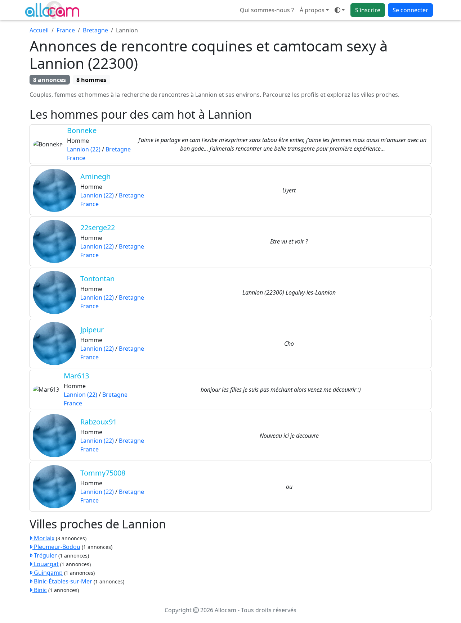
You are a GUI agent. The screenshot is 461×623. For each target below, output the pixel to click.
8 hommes (91, 80)
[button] (340, 10)
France (66, 30)
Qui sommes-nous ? (267, 10)
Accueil (39, 30)
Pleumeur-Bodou (56, 547)
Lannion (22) (83, 149)
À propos (312, 10)
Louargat (45, 564)
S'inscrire (367, 10)
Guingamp (47, 573)
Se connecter (410, 10)
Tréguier (44, 555)
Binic (39, 590)
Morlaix (43, 538)
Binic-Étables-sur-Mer (62, 581)
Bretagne (95, 30)
